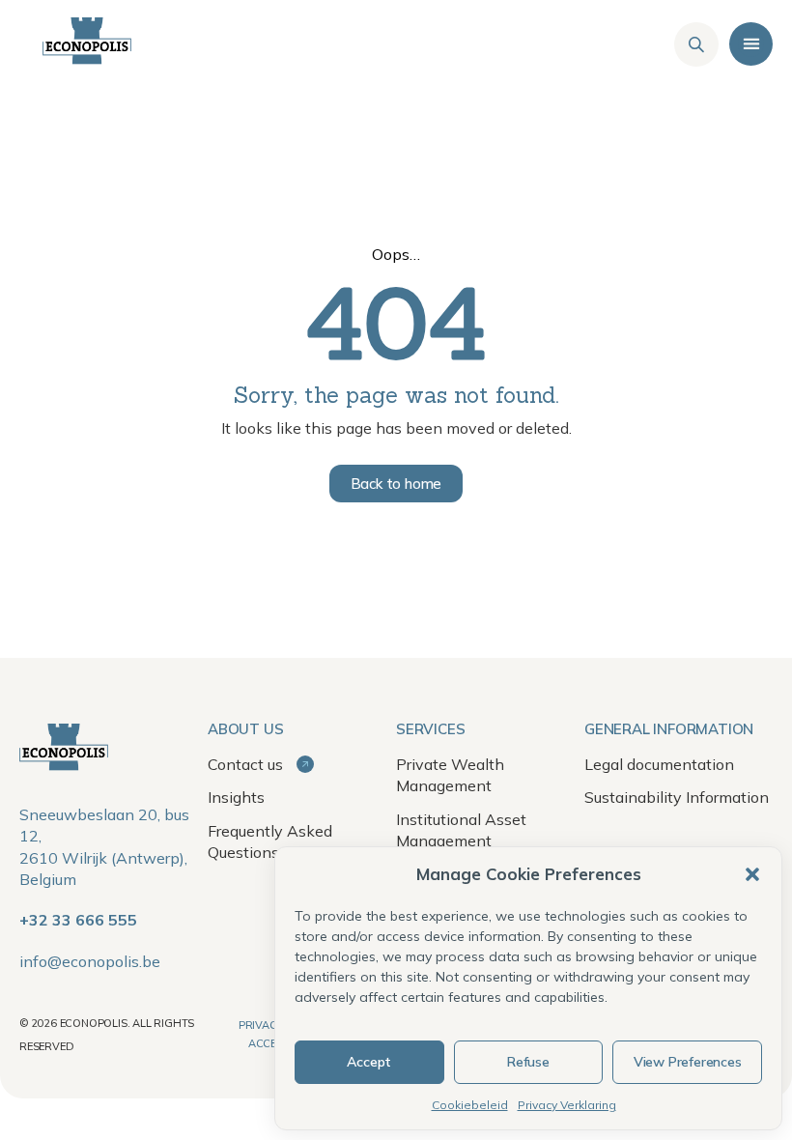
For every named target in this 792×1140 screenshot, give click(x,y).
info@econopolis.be (89, 961)
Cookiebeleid (470, 1104)
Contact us (247, 764)
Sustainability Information (676, 797)
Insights (236, 797)
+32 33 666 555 (78, 919)
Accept (369, 1061)
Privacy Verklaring (567, 1104)
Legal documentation (659, 764)
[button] (752, 874)
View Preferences (688, 1061)
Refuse (528, 1061)
